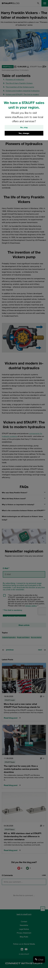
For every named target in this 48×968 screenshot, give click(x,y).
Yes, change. (24, 133)
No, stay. (24, 127)
